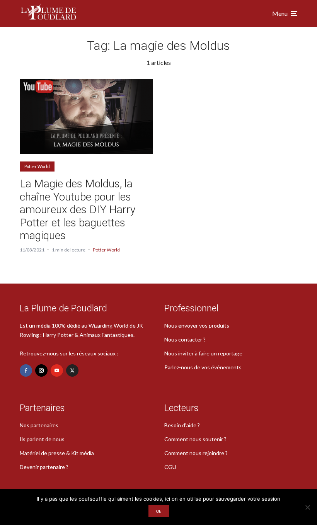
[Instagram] (41, 370)
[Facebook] (26, 370)
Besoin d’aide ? (182, 425)
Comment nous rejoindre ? (196, 453)
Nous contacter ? (185, 339)
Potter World (37, 166)
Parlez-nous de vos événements (203, 367)
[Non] (307, 507)
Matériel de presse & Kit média (57, 453)
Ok (158, 511)
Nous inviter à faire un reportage (203, 353)
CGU (170, 467)
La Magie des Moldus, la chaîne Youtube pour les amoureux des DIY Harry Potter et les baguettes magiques (77, 209)
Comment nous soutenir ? (195, 439)
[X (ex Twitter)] (72, 370)
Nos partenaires (39, 425)
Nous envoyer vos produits (196, 325)
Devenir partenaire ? (44, 467)
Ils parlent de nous (42, 439)
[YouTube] (57, 370)
